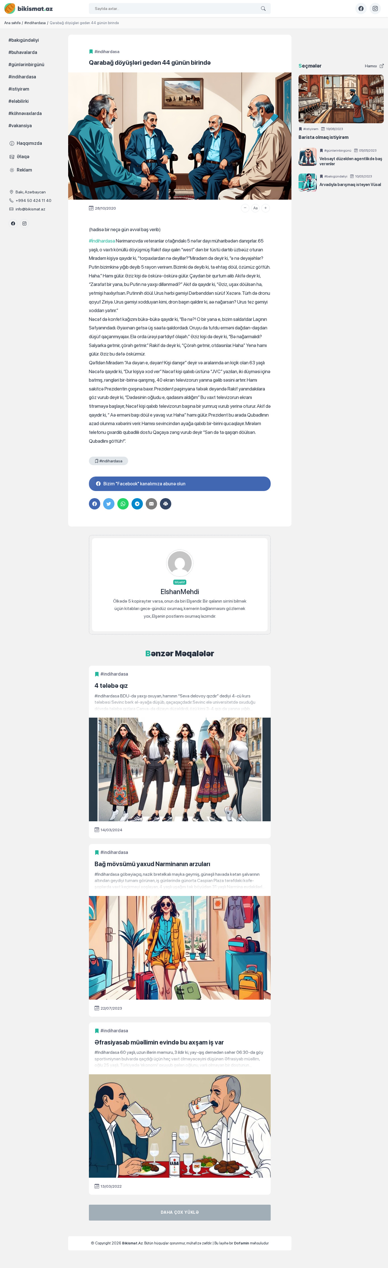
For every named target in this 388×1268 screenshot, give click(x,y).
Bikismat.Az (132, 1243)
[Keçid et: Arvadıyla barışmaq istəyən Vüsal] (308, 183)
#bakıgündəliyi (335, 176)
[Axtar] (263, 9)
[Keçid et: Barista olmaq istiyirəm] (341, 99)
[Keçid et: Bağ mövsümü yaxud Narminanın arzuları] (180, 880)
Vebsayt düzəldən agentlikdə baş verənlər (351, 161)
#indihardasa (107, 51)
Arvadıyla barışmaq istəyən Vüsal (350, 184)
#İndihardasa (102, 241)
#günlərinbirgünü (337, 151)
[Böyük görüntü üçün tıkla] (179, 136)
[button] (245, 208)
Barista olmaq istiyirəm (324, 137)
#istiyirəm (310, 129)
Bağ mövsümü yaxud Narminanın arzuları (152, 864)
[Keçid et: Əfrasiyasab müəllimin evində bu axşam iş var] (180, 1058)
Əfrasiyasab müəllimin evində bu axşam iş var (159, 1042)
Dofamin (241, 1243)
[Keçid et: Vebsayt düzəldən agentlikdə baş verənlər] (308, 157)
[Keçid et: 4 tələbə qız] (180, 702)
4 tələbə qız (111, 685)
